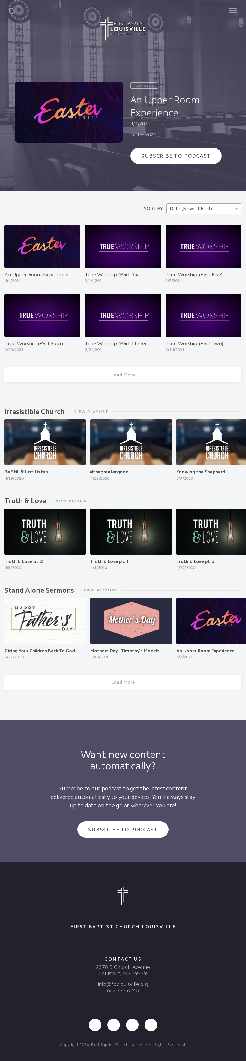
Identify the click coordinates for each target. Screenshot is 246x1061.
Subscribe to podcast (176, 156)
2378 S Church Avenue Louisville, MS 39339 (123, 970)
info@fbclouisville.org (123, 984)
